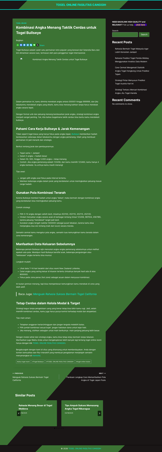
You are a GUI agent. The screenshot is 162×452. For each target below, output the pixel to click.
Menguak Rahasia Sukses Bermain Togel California (65, 294)
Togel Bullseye (38, 362)
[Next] (99, 413)
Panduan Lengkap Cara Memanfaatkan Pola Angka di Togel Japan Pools (86, 376)
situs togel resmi (23, 362)
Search (115, 31)
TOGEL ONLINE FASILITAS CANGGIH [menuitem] (49, 343)
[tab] (54, 428)
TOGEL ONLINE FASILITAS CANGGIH (60, 362)
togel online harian (83, 362)
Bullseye (75, 134)
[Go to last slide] (18, 413)
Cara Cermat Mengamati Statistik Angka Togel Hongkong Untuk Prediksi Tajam (132, 70)
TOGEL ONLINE (21, 23)
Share (42, 45)
